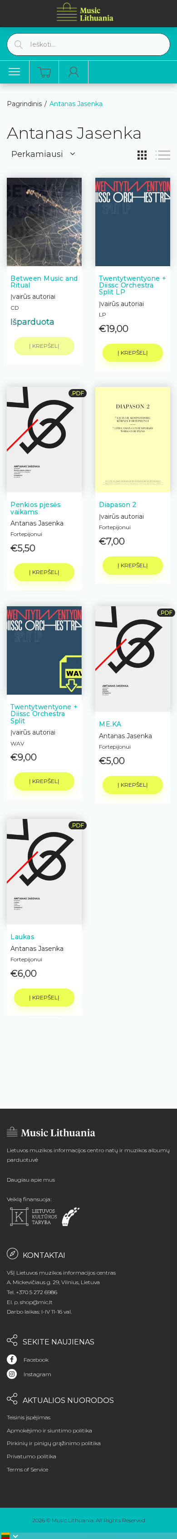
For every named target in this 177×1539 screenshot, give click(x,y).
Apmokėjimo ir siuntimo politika (49, 1430)
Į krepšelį (133, 352)
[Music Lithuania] (85, 11)
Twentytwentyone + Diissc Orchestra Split (44, 714)
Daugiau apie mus (31, 1179)
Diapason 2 (117, 505)
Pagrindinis (24, 104)
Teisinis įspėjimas (28, 1417)
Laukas (22, 937)
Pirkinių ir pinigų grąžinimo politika (54, 1443)
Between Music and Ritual (44, 281)
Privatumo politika (31, 1456)
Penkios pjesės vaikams (35, 508)
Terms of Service (27, 1469)
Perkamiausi (37, 154)
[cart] (44, 72)
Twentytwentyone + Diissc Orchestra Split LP (133, 285)
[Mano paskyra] (73, 72)
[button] (10, 1536)
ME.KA (110, 724)
